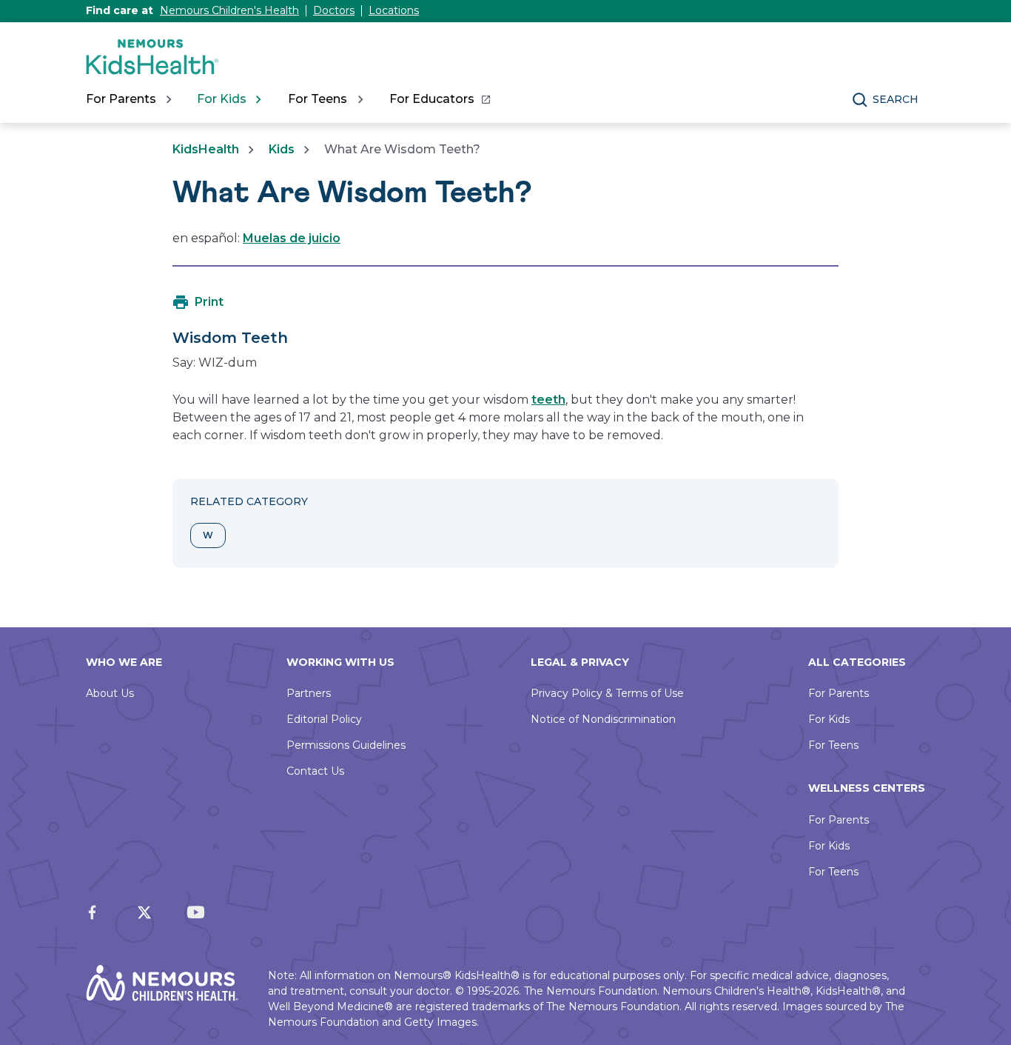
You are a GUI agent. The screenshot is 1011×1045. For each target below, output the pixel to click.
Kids (282, 149)
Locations (394, 10)
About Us (110, 693)
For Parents (838, 693)
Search (895, 99)
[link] (439, 99)
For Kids (829, 719)
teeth (548, 400)
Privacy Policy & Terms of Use (607, 693)
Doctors (334, 10)
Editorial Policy (324, 719)
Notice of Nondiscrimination (603, 719)
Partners (308, 693)
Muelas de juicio (291, 238)
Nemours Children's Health (229, 10)
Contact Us (315, 771)
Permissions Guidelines (346, 745)
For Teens (833, 745)
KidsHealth (205, 149)
